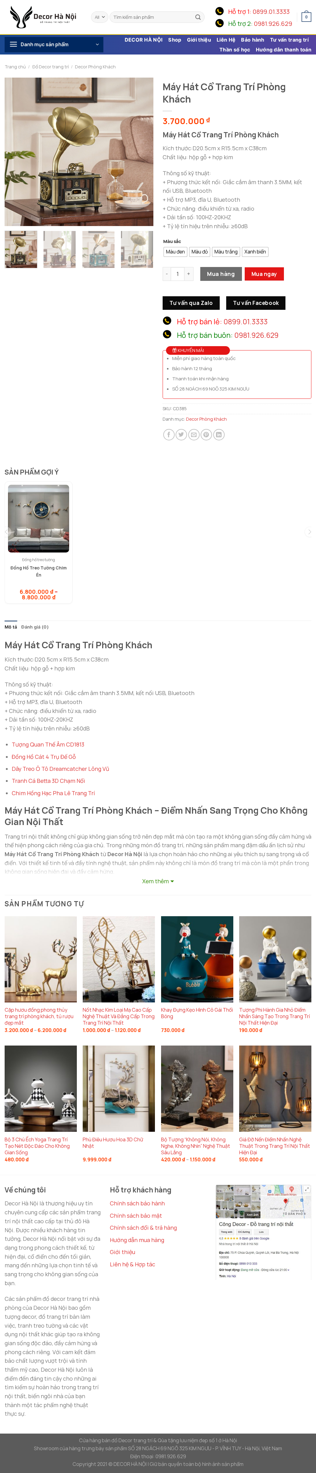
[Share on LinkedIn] (219, 434)
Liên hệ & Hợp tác (132, 1264)
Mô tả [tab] (11, 626)
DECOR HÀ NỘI (144, 40)
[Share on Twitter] (181, 434)
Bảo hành (252, 40)
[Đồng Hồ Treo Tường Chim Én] (38, 518)
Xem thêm (155, 881)
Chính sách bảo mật (136, 1215)
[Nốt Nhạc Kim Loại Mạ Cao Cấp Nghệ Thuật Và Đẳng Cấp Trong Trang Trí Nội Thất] (119, 959)
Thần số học (234, 50)
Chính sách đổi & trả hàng (143, 1227)
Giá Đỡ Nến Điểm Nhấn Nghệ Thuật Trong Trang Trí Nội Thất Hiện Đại (274, 1146)
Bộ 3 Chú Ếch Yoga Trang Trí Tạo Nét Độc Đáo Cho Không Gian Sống (37, 1146)
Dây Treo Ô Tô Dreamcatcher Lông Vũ (60, 768)
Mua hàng (221, 273)
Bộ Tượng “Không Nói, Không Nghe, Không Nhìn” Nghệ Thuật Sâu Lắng (195, 1146)
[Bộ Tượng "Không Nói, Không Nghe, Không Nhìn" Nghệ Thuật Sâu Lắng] (197, 1089)
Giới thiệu (199, 40)
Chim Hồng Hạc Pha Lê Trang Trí (53, 793)
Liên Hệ (226, 40)
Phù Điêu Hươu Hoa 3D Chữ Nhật (113, 1142)
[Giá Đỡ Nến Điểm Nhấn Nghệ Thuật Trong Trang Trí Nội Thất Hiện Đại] (275, 1089)
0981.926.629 (273, 23)
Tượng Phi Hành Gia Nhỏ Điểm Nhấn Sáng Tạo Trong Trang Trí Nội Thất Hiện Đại (274, 1016)
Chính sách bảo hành (137, 1203)
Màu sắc (172, 241)
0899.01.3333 (271, 11)
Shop (174, 40)
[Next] (142, 152)
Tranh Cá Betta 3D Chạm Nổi (48, 780)
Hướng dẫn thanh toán (283, 50)
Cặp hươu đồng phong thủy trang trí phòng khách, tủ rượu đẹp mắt (39, 1016)
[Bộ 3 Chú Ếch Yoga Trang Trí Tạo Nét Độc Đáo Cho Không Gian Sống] (41, 1089)
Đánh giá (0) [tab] (34, 626)
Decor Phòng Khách (95, 67)
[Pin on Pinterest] (206, 434)
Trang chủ (15, 67)
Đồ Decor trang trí (50, 67)
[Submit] (198, 17)
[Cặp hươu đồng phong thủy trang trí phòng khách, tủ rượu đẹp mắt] (41, 959)
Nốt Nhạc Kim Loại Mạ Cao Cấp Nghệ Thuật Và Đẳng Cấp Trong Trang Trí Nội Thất (119, 1016)
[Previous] (15, 152)
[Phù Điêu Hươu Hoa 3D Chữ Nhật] (119, 1089)
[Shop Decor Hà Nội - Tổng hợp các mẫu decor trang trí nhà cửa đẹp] (43, 17)
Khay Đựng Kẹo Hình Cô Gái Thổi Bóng (197, 1013)
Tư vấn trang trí (289, 40)
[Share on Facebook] (169, 434)
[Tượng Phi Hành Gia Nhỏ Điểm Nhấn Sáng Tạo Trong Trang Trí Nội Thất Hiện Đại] (275, 959)
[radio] (175, 252)
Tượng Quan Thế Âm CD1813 (48, 744)
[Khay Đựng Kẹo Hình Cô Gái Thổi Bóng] (197, 959)
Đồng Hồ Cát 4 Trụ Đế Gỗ (44, 756)
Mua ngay (264, 273)
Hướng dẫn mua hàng (137, 1240)
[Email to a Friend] (194, 434)
